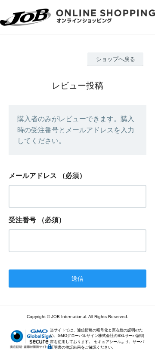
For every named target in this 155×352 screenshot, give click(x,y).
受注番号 (22, 219)
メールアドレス (33, 175)
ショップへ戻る (115, 59)
